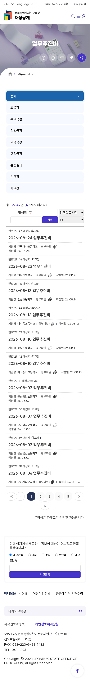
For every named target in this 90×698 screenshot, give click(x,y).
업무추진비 (24, 74)
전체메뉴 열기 (79, 17)
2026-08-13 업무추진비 (29, 290)
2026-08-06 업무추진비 (29, 473)
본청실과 (16, 165)
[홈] (10, 74)
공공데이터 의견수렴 (69, 593)
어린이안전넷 (41, 593)
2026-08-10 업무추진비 (29, 339)
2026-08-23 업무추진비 (29, 266)
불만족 (62, 555)
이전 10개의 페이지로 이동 (20, 496)
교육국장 (16, 142)
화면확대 (43, 57)
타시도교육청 (17, 611)
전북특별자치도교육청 (27, 15)
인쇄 (62, 57)
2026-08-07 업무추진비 (29, 387)
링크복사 (71, 57)
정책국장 (16, 131)
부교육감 (16, 119)
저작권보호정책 (14, 624)
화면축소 (53, 57)
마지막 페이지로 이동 (45, 505)
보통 (47, 555)
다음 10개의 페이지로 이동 (79, 496)
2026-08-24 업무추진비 (29, 237)
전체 (13, 96)
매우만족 (18, 555)
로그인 (84, 16)
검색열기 (73, 16)
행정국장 (16, 154)
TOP (77, 671)
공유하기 (81, 57)
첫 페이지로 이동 (11, 496)
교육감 (14, 108)
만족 (34, 555)
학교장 (14, 188)
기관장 (14, 177)
